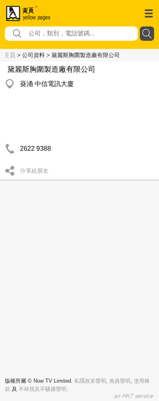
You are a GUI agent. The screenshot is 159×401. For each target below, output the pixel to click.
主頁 (9, 55)
